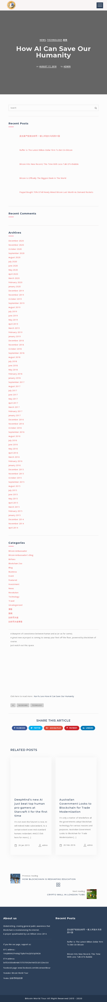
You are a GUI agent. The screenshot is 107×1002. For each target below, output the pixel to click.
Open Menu (100, 5)
